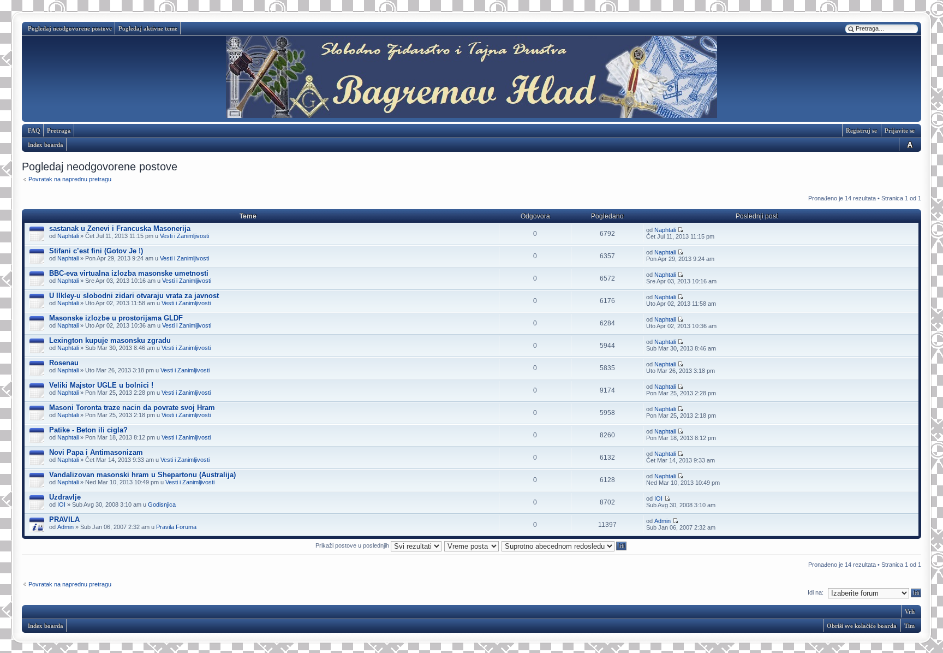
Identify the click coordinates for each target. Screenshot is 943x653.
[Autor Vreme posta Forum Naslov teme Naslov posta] (472, 545)
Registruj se (861, 130)
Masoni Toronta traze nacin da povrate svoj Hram (132, 407)
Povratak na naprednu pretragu (69, 179)
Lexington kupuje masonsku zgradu (110, 340)
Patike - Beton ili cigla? (88, 430)
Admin (65, 527)
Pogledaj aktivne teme (147, 28)
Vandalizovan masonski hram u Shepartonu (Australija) (142, 475)
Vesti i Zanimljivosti (184, 236)
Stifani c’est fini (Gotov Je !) (96, 251)
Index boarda (45, 144)
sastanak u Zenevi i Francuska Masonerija (119, 228)
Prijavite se (900, 130)
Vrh (910, 611)
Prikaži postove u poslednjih (353, 545)
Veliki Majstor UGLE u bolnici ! (101, 385)
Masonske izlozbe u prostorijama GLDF (116, 318)
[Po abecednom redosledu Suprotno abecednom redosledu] (565, 545)
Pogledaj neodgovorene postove (70, 28)
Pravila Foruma (176, 527)
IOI (61, 504)
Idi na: (815, 592)
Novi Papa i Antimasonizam (96, 452)
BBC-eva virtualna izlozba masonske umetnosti (128, 273)
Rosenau (64, 363)
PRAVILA (64, 519)
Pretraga (59, 130)
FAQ (34, 130)
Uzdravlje (65, 497)
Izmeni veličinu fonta (908, 144)
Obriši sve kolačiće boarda (862, 625)
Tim (909, 625)
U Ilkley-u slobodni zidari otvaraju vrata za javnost (134, 296)
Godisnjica (162, 504)
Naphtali (68, 236)
